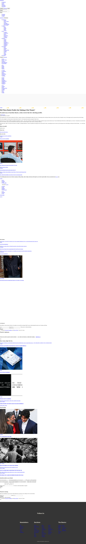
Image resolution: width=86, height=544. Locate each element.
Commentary (6, 33)
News (3, 72)
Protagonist (21, 532)
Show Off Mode (6, 24)
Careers (63, 526)
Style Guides (6, 35)
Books (5, 27)
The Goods (4, 5)
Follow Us (1, 8)
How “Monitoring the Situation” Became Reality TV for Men (8, 165)
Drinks (5, 20)
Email (1, 495)
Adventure (5, 23)
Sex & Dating (4, 63)
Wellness (3, 4)
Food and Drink (6, 50)
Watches (5, 36)
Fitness (5, 40)
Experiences (4, 2)
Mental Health (4, 81)
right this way (38, 336)
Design (5, 28)
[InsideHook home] (43, 506)
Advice (5, 39)
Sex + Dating (2, 463)
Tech (5, 52)
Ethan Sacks (3, 114)
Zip (10, 328)
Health (5, 41)
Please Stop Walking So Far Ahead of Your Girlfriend (9, 465)
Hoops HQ (3, 6)
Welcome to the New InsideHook (4, 138)
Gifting (5, 54)
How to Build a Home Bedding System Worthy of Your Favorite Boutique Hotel (11, 174)
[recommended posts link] (26, 342)
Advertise (59, 531)
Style (3, 3)
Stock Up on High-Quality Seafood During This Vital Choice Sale (11, 470)
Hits (20, 525)
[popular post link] (19, 241)
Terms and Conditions (8, 330)
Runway (5, 34)
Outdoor (3, 89)
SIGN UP (1, 496)
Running (5, 45)
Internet (5, 30)
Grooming (5, 37)
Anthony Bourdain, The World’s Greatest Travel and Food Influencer (12, 403)
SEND (1, 486)
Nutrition (5, 43)
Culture (3, 25)
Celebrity (5, 32)
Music (5, 29)
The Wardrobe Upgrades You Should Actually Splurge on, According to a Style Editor (12, 280)
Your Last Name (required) (13, 482)
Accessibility (64, 528)
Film (4, 26)
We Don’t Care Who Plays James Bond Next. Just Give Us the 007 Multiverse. (13, 345)
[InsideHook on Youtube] (50, 511)
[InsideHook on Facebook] (45, 511)
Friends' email (2, 485)
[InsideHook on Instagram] (48, 511)
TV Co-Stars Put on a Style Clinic (5, 436)
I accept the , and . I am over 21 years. (13, 330)
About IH (59, 525)
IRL (20, 529)
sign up (56, 176)
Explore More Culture (3, 405)
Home (5, 49)
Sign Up (1, 329)
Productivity (6, 44)
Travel (5, 22)
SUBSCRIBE (2, 195)
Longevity (3, 80)
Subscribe (5, 8)
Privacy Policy (16, 330)
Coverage (21, 528)
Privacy (63, 525)
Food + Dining (6, 21)
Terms (59, 532)
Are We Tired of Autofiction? (4, 244)
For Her (5, 51)
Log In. (7, 184)
